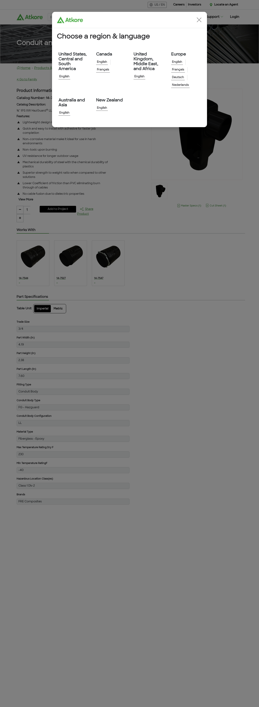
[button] (199, 20)
